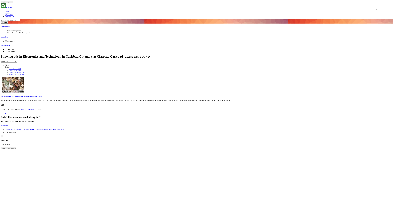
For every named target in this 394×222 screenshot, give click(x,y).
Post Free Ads (9, 16)
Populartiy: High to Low (17, 72)
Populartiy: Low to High (17, 74)
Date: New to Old (15, 69)
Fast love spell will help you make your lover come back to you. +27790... (22, 96)
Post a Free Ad (5, 126)
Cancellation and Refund (48, 129)
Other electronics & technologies (18, 33)
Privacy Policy (35, 129)
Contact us (60, 129)
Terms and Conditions (23, 129)
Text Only (11, 49)
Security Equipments (14, 31)
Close (3, 148)
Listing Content (5, 45)
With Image (12, 51)
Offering (11, 41)
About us (12, 129)
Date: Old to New (15, 71)
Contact (7, 13)
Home (7, 11)
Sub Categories (5, 26)
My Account (9, 15)
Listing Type (4, 37)
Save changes (11, 148)
